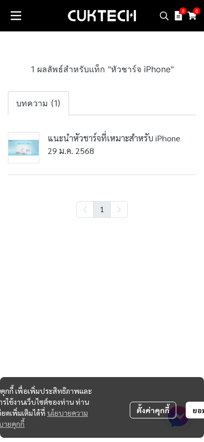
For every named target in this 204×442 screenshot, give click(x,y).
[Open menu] (15, 15)
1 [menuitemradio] (102, 209)
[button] (164, 15)
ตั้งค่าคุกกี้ (153, 410)
